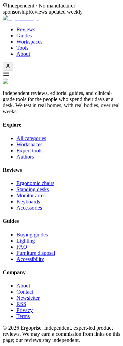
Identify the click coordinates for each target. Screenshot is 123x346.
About (23, 54)
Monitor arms (30, 195)
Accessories (29, 208)
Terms (23, 316)
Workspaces (29, 42)
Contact (24, 292)
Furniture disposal (35, 253)
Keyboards (28, 201)
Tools (22, 48)
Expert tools (29, 150)
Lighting (25, 241)
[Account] (8, 66)
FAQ (21, 247)
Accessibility (30, 259)
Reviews (25, 29)
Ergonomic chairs (35, 183)
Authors (25, 157)
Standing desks (32, 189)
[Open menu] (61, 74)
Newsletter (28, 298)
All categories (31, 138)
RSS (21, 304)
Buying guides (32, 234)
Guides (24, 35)
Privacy (24, 310)
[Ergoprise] (21, 18)
